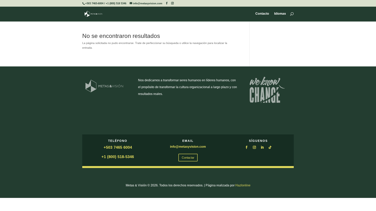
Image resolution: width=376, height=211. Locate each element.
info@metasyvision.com (188, 146)
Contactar (188, 157)
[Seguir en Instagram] (254, 147)
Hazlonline (242, 185)
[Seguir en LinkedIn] (262, 147)
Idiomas (280, 13)
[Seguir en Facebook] (246, 147)
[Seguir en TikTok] (270, 147)
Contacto (262, 13)
